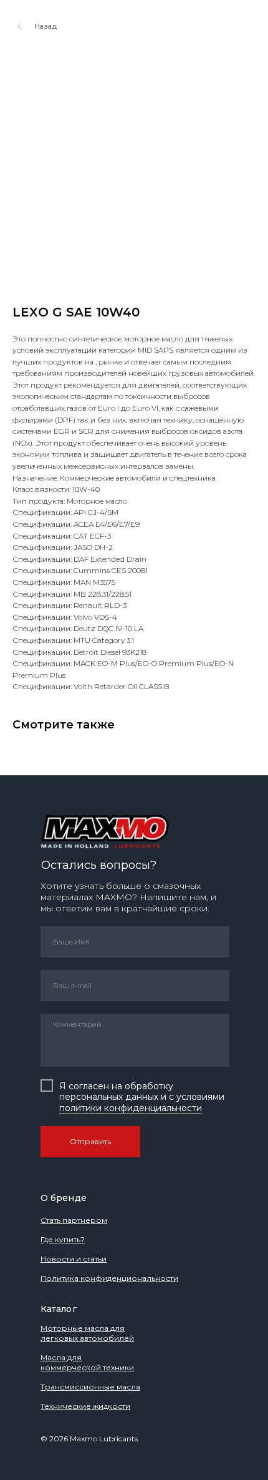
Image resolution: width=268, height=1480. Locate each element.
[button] (63, 1239)
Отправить (90, 1141)
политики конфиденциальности (130, 1108)
